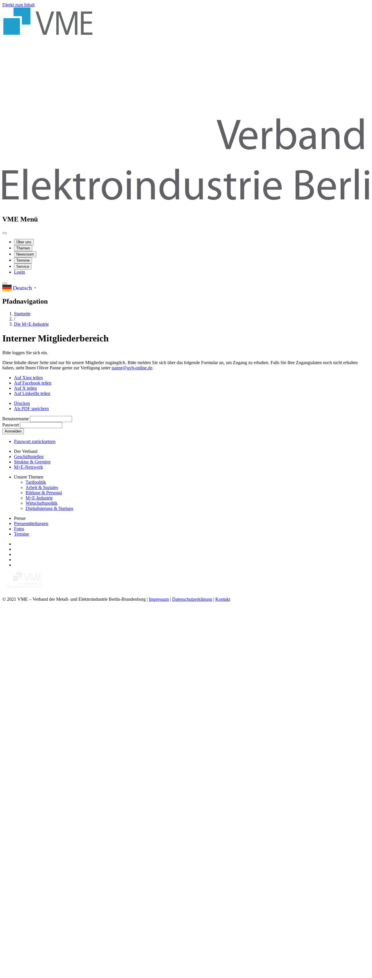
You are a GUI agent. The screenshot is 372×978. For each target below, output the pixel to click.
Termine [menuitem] (23, 260)
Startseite (22, 313)
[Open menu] (4, 233)
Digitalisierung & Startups (49, 508)
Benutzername (15, 418)
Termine (21, 533)
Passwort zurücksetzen (35, 441)
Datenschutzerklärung (192, 599)
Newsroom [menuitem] (25, 254)
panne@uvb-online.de (132, 367)
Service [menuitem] (22, 266)
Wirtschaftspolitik (42, 503)
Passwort (10, 424)
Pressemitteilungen (31, 523)
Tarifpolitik (36, 482)
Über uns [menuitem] (23, 242)
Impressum (159, 599)
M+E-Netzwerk (28, 467)
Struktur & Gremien (32, 461)
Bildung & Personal (44, 492)
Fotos (19, 528)
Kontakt (222, 599)
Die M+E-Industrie (31, 324)
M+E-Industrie (39, 497)
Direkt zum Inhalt (18, 4)
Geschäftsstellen (29, 456)
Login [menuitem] (19, 272)
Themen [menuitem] (23, 248)
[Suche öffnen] (4, 283)
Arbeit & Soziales (42, 487)
